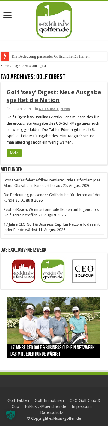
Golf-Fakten (18, 400)
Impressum (82, 406)
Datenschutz (51, 412)
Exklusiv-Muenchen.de (45, 406)
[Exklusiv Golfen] (54, 19)
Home (5, 66)
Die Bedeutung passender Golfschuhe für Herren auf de (56, 56)
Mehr (14, 153)
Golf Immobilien (49, 400)
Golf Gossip (49, 109)
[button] (11, 415)
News (65, 109)
